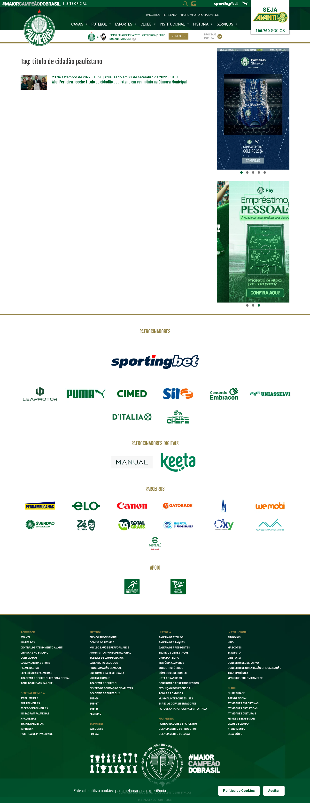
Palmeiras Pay (30, 668)
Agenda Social (237, 698)
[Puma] (86, 394)
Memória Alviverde (171, 663)
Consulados (29, 657)
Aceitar (274, 791)
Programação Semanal (105, 668)
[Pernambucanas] (40, 506)
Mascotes (235, 647)
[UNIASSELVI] (270, 394)
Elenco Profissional (104, 637)
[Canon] (132, 506)
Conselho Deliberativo (243, 663)
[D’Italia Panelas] (132, 417)
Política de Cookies (239, 791)
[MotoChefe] (178, 417)
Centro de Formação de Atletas (111, 688)
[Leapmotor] (40, 394)
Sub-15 (94, 708)
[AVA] (270, 524)
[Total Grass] (132, 524)
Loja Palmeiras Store (35, 663)
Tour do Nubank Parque (37, 683)
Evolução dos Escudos (174, 688)
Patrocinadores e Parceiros (178, 723)
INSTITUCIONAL (172, 24)
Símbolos (234, 637)
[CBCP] (178, 587)
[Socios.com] (40, 524)
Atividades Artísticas (243, 708)
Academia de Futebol (104, 683)
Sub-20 (94, 698)
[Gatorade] (178, 506)
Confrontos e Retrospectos (179, 683)
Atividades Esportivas (243, 703)
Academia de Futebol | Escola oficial (45, 678)
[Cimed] (132, 393)
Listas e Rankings (170, 678)
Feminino (95, 714)
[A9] (224, 506)
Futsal (94, 734)
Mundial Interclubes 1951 (176, 698)
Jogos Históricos (171, 668)
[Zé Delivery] (86, 525)
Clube (145, 24)
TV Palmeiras (29, 698)
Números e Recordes (173, 673)
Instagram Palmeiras (35, 713)
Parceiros (153, 14)
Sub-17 (94, 703)
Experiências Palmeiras (36, 673)
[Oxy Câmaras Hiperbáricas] (224, 524)
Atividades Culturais (242, 713)
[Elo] (86, 506)
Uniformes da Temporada (107, 673)
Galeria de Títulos (171, 637)
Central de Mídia (33, 693)
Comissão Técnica (102, 642)
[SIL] (178, 394)
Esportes (123, 24)
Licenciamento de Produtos (178, 729)
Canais (77, 24)
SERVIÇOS (225, 24)
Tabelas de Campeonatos (107, 657)
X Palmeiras (28, 718)
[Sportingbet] (155, 361)
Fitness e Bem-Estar (241, 718)
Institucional (238, 632)
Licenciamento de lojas (175, 734)
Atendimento (236, 729)
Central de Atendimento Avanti (42, 647)
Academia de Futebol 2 (105, 693)
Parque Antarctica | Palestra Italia (183, 708)
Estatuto (234, 652)
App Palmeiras (30, 703)
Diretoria (234, 657)
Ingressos (178, 36)
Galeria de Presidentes (174, 647)
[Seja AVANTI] (270, 14)
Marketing (166, 718)
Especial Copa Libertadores (177, 703)
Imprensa (170, 14)
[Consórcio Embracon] (224, 393)
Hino (231, 642)
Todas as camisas (171, 693)
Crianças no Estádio (34, 652)
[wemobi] (270, 506)
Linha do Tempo (169, 657)
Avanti (25, 637)
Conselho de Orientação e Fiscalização (254, 668)
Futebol (99, 24)
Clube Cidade (236, 693)
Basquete (96, 729)
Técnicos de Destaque (173, 652)
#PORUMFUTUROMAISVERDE (245, 678)
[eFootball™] (155, 543)
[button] (241, 172)
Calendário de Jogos (104, 663)
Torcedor (28, 632)
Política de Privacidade (37, 734)
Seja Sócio (235, 734)
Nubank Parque (100, 678)
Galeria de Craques (172, 642)
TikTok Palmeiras (32, 723)
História (200, 24)
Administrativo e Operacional (110, 652)
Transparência (238, 673)
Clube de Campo (238, 723)
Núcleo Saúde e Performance (109, 647)
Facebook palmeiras (34, 708)
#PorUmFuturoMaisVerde (199, 14)
